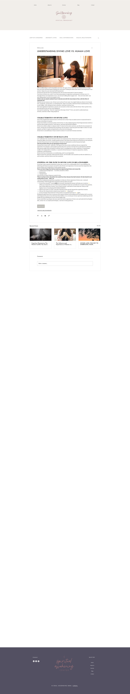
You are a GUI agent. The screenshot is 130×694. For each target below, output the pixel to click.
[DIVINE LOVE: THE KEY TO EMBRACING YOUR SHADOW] (89, 235)
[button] (98, 37)
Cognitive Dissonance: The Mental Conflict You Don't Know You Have (39, 244)
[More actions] (92, 48)
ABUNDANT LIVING (51, 37)
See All (98, 225)
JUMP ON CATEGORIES (36, 37)
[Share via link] (49, 215)
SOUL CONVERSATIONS (66, 37)
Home (92, 662)
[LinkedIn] (34, 661)
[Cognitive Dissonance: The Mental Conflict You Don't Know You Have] (40, 235)
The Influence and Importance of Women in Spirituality (63, 244)
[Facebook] (38, 661)
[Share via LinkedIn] (45, 215)
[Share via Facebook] (38, 215)
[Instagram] (36, 661)
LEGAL (75, 685)
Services (92, 668)
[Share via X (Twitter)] (41, 215)
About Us (92, 665)
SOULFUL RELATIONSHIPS (83, 37)
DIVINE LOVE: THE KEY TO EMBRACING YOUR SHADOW (89, 244)
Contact (92, 674)
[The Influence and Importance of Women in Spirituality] (65, 235)
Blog (92, 671)
